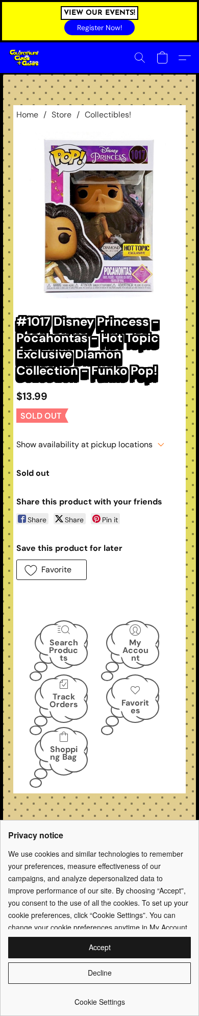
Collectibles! (108, 114)
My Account (135, 649)
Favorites (135, 706)
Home (27, 114)
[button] (99, 27)
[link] (99, 998)
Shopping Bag (64, 753)
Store (61, 114)
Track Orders (63, 700)
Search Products (63, 649)
